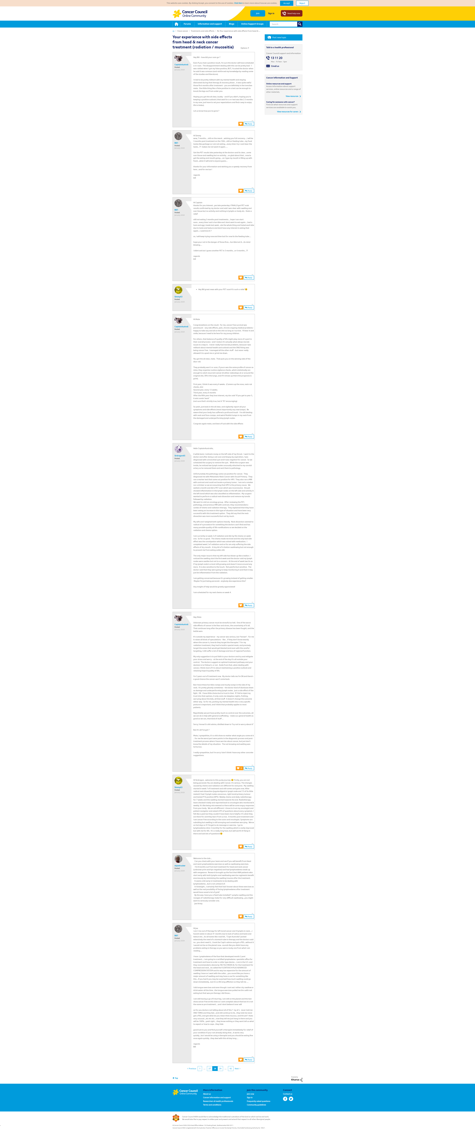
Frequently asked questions (258, 1101)
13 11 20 (276, 58)
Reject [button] (302, 3)
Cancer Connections (173, 31)
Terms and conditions (212, 1104)
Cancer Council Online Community (187, 1092)
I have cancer (182, 31)
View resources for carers (287, 111)
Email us (275, 66)
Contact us (287, 1094)
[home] (176, 24)
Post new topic (279, 37)
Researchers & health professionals (218, 1101)
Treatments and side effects (202, 31)
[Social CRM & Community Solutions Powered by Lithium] (296, 1079)
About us (207, 1094)
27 (210, 1068)
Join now (250, 1094)
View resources (292, 96)
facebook (285, 1099)
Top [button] (176, 1078)
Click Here (238, 3)
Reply (250, 124)
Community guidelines (256, 1104)
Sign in (271, 13)
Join (258, 13)
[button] (286, 3)
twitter (291, 1099)
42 (231, 1068)
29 (220, 1068)
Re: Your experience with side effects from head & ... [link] (238, 31)
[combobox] (286, 24)
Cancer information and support (217, 1097)
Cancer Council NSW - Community (190, 13)
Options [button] (244, 48)
